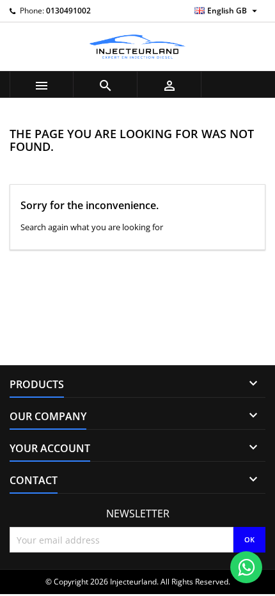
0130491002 (68, 10)
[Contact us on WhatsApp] (246, 567)
